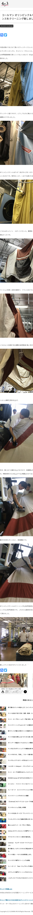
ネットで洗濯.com (6, 889)
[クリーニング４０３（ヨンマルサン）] (5, 4)
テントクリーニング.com (6, 26)
